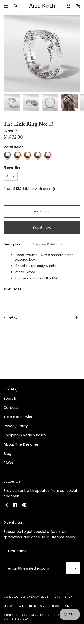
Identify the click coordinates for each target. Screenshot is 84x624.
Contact (11, 407)
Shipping (10, 317)
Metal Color (13, 147)
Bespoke (9, 606)
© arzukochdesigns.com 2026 (26, 596)
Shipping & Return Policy (25, 435)
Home (56, 596)
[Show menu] (6, 6)
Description (12, 244)
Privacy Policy (16, 426)
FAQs (8, 462)
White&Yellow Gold (38, 156)
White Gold (7, 156)
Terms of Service (18, 416)
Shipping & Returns (47, 244)
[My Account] (69, 6)
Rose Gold (28, 156)
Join (73, 568)
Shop (68, 596)
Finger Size (12, 167)
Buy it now (42, 227)
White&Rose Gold (48, 156)
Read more (12, 289)
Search (10, 398)
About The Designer (21, 444)
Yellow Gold (18, 156)
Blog (7, 453)
